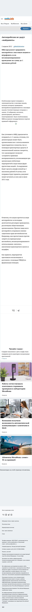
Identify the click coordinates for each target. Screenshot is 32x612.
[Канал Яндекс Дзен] (11, 515)
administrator (19, 46)
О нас (3, 533)
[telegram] (19, 310)
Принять (26, 28)
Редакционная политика (8, 527)
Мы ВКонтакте (15, 23)
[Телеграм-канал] (8, 515)
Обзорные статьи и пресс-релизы (10, 521)
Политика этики (6, 524)
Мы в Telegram (5, 23)
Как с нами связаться (7, 530)
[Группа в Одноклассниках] (6, 515)
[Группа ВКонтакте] (3, 515)
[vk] (13, 310)
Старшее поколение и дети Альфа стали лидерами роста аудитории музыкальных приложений (16, 355)
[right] (30, 24)
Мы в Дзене (24, 23)
